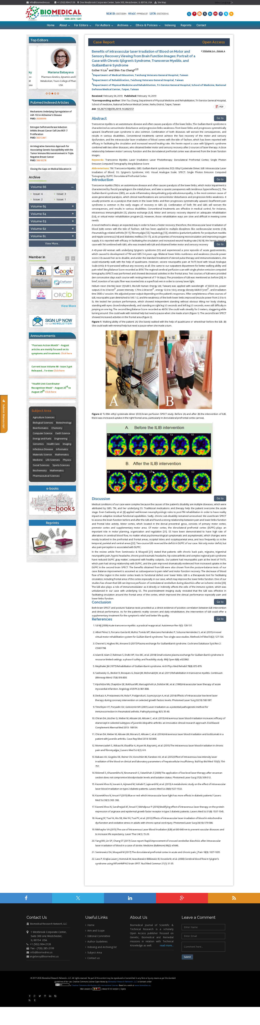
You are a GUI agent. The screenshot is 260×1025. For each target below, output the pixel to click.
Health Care (53, 443)
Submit (187, 957)
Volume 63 (38, 221)
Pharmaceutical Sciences (46, 475)
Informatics (62, 449)
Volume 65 (38, 206)
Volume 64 (38, 214)
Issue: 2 (38, 199)
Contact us (93, 958)
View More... (52, 243)
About (63, 25)
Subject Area (94, 952)
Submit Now (59, 392)
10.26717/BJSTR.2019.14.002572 (115, 109)
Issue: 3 (61, 194)
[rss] (230, 13)
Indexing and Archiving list (102, 947)
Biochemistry (40, 470)
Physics (67, 459)
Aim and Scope (96, 930)
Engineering (60, 438)
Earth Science (63, 433)
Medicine (38, 459)
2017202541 (163, 13)
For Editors (81, 25)
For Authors (102, 25)
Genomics (38, 443)
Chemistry (56, 428)
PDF (221, 106)
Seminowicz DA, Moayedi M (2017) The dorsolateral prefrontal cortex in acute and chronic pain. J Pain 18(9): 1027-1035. (157, 852)
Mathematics (62, 454)
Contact (201, 25)
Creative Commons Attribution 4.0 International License (94, 985)
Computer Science (42, 433)
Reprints (186, 25)
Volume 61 (38, 236)
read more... (167, 945)
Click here (59, 350)
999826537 (142, 13)
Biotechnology (63, 422)
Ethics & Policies (147, 25)
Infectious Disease (43, 449)
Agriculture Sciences (43, 417)
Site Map (161, 2)
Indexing (170, 25)
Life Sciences (53, 459)
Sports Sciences (61, 465)
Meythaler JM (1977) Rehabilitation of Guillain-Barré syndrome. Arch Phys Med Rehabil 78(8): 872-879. (148, 666)
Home (50, 25)
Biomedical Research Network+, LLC (123, 981)
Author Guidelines (97, 941)
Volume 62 (38, 228)
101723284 (121, 13)
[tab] (52, 187)
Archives (122, 25)
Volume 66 (38, 187)
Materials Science (42, 454)
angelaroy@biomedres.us (44, 956)
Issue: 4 (38, 194)
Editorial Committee (98, 936)
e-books (52, 488)
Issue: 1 (61, 199)
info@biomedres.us (39, 2)
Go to (220, 118)
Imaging (67, 443)
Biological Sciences (43, 422)
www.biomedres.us (142, 985)
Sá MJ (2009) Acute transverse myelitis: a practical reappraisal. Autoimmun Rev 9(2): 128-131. (143, 625)
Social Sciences (41, 465)
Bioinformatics (40, 428)
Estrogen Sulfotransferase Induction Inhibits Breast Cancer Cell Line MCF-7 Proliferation (48, 109)
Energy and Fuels (42, 438)
